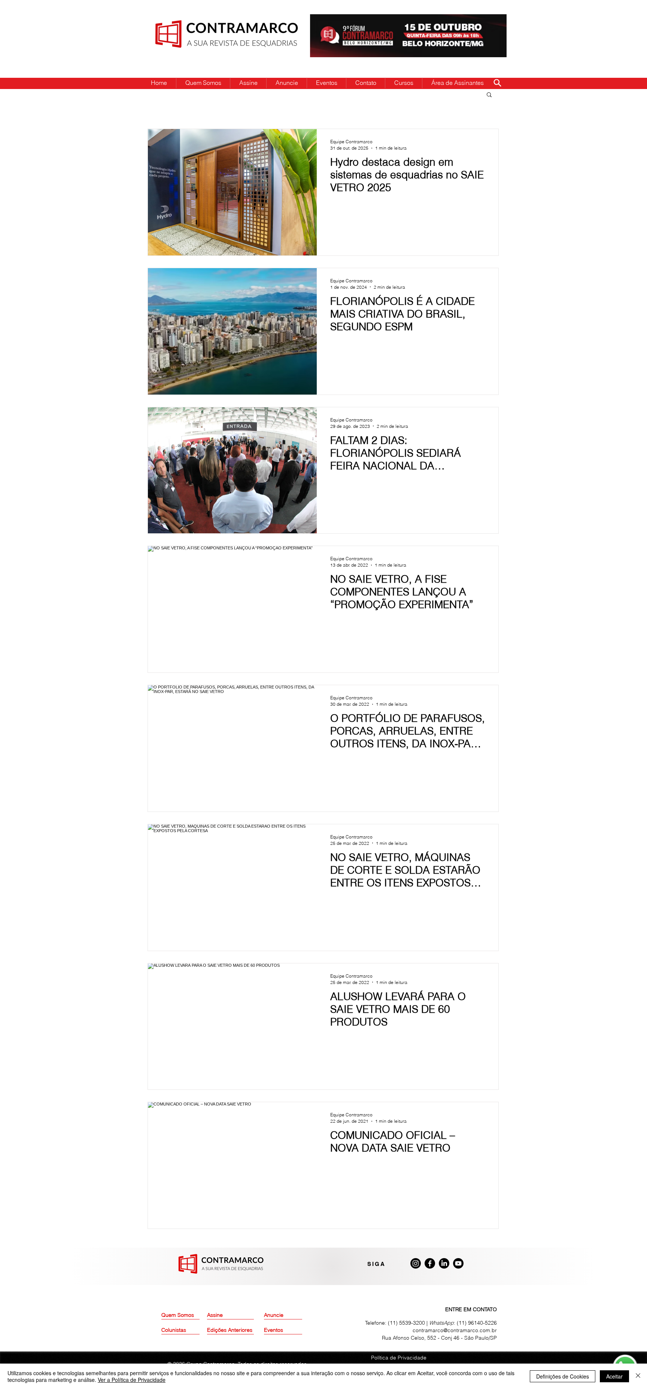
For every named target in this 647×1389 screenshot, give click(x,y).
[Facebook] (430, 1263)
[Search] (497, 83)
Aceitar (614, 1376)
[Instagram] (415, 1263)
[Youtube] (458, 1263)
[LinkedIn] (444, 1263)
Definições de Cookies (562, 1376)
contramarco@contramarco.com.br (455, 1330)
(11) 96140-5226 (477, 1322)
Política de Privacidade (398, 1357)
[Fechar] (638, 1376)
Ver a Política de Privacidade (131, 1379)
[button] (489, 95)
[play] (489, 20)
